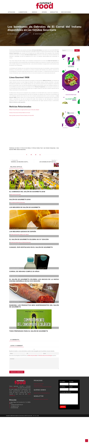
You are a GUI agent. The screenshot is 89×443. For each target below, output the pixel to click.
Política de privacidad (32, 355)
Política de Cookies (38, 385)
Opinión (44, 12)
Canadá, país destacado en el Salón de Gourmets (31, 247)
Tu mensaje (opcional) (65, 392)
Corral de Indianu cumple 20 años (24, 271)
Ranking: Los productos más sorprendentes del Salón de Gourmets (34, 306)
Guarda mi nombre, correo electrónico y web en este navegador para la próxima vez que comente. (32, 351)
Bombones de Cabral (15, 147)
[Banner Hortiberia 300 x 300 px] (71, 119)
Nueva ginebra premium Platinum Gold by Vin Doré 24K (21, 115)
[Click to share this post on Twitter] (32, 155)
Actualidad (11, 12)
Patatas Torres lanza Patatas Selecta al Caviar (19, 112)
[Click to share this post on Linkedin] (41, 155)
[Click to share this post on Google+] (36, 155)
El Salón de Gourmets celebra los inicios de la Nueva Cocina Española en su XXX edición (34, 280)
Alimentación (23, 12)
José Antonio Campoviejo (49, 147)
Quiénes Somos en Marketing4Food (42, 393)
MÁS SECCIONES (66, 12)
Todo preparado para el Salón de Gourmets (28, 331)
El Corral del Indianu (26, 147)
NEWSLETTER (54, 12)
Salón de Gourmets (21, 149)
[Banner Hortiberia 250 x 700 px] (71, 79)
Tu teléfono (62, 386)
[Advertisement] (34, 132)
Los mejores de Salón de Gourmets (24, 207)
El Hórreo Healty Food (37, 147)
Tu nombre (62, 381)
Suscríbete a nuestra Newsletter (41, 399)
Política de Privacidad (38, 383)
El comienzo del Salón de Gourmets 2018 (27, 191)
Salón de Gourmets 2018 (20, 199)
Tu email (71, 381)
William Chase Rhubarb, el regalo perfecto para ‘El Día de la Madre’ (24, 109)
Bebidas (34, 12)
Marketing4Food (39, 33)
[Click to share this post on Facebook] (27, 155)
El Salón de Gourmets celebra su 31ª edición (29, 239)
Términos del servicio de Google (45, 355)
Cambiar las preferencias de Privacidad (42, 386)
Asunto (71, 386)
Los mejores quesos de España (22, 231)
